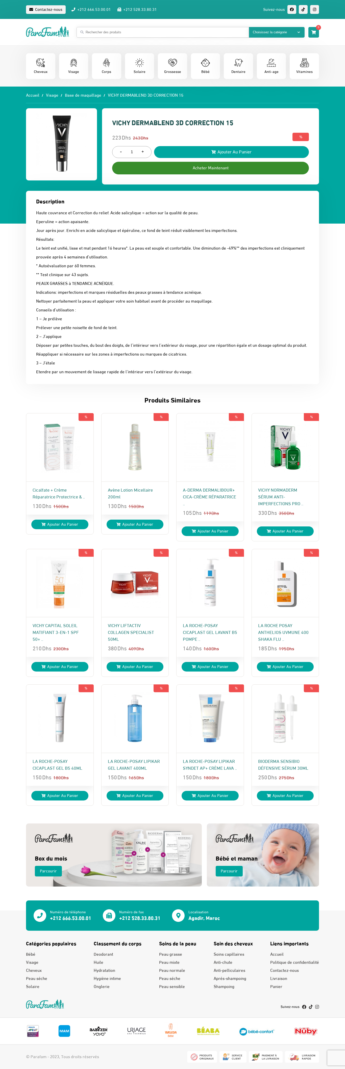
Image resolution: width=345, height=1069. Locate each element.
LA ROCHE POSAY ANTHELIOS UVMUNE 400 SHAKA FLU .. (283, 632)
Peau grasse (170, 954)
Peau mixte (169, 962)
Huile (98, 962)
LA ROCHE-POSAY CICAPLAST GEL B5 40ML (57, 765)
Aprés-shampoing (230, 978)
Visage (52, 95)
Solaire (32, 986)
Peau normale (172, 970)
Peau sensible (172, 986)
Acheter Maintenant (211, 168)
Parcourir (48, 871)
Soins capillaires (229, 954)
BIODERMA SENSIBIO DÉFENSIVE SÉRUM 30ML (283, 765)
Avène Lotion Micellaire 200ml (130, 494)
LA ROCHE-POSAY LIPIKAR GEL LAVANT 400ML (134, 765)
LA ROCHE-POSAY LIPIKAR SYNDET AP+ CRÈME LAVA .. (210, 765)
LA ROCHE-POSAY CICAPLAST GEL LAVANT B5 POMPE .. (210, 632)
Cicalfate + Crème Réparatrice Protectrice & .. (59, 494)
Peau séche (36, 978)
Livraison (278, 978)
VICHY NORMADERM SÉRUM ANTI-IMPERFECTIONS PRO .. (280, 497)
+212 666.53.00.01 (93, 9)
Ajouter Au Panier (234, 152)
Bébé (30, 954)
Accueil (32, 95)
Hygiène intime (107, 978)
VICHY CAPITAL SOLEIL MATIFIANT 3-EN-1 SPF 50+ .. (56, 632)
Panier (276, 986)
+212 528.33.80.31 (139, 9)
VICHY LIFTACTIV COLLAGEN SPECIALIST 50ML (131, 632)
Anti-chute (223, 962)
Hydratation (104, 970)
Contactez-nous (48, 9)
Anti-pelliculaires (229, 970)
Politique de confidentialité (294, 962)
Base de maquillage (83, 95)
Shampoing (224, 986)
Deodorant (103, 954)
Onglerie (102, 986)
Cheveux (34, 970)
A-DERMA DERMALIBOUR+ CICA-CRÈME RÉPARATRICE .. (209, 497)
